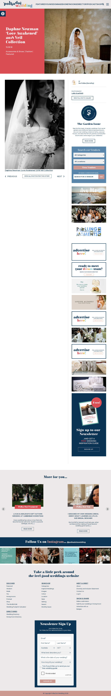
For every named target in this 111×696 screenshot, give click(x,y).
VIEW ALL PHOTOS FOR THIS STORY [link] (37, 176)
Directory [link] (82, 4)
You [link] (47, 4)
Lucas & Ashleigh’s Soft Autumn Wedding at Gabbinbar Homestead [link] (27, 515)
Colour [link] (44, 594)
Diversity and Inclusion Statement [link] (88, 588)
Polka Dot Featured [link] (27, 507)
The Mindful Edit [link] (12, 604)
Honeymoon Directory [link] (14, 617)
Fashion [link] (28, 51)
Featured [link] (40, 4)
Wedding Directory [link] (13, 614)
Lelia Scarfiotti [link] (77, 93)
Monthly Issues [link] (46, 607)
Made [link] (60, 4)
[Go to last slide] (3, 509)
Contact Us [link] (80, 591)
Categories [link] (45, 586)
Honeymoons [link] (70, 4)
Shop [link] (99, 4)
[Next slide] (107, 509)
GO (101, 177)
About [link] (79, 586)
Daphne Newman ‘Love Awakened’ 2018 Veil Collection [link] (29, 170)
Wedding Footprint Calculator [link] (16, 607)
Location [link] (44, 596)
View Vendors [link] (89, 167)
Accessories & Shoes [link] (15, 51)
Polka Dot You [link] (83, 507)
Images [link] (44, 591)
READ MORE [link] (89, 141)
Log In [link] (79, 594)
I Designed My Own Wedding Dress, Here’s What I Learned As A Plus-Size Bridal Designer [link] (83, 516)
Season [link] (44, 604)
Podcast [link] (92, 4)
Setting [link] (44, 601)
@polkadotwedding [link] (76, 542)
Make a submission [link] (83, 601)
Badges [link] (79, 609)
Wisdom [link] (53, 4)
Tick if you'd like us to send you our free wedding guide (56, 667)
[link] (3, 13)
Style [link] (43, 599)
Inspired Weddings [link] (48, 588)
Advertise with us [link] (82, 606)
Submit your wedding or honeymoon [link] (89, 604)
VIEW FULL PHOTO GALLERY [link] (82, 98)
